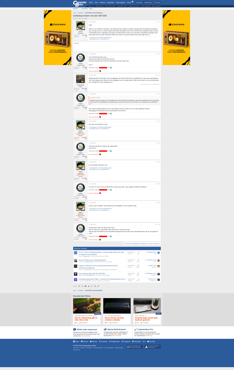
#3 (159, 75)
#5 (159, 121)
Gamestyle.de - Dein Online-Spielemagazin (101, 37)
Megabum (81, 275)
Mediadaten (89, 347)
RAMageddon (100, 6)
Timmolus (81, 262)
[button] (79, 8)
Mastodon (137, 341)
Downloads (110, 2)
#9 (159, 202)
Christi (154, 261)
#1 (159, 22)
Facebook (104, 341)
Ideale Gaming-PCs (135, 6)
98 (107, 323)
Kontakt (82, 347)
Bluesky (94, 341)
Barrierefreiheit (119, 347)
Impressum (76, 347)
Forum (129, 2)
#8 (159, 184)
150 (137, 323)
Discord (85, 341)
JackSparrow (153, 280)
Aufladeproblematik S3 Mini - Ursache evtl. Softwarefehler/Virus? (102, 279)
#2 (159, 54)
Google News (115, 341)
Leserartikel (84, 8)
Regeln (91, 8)
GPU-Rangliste (147, 6)
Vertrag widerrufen (98, 347)
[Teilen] (156, 22)
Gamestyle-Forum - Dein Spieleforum (99, 39)
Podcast (92, 6)
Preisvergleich (120, 2)
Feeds (77, 341)
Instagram (127, 341)
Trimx (80, 256)
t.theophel (81, 281)
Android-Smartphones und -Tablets (99, 256)
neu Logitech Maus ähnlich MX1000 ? (92, 273)
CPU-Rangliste (157, 6)
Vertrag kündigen (109, 347)
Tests (96, 2)
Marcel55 (154, 267)
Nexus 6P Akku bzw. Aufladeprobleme (92, 260)
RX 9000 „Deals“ (122, 6)
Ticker (91, 2)
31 (77, 323)
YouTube (152, 341)
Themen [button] (102, 2)
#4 (159, 94)
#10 (159, 224)
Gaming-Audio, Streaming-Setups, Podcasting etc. (104, 269)
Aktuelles (75, 8)
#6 (159, 143)
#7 (159, 162)
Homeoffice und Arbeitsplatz (103, 275)
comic (76, 18)
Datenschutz (76, 349)
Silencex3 (81, 269)
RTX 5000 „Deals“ (111, 6)
